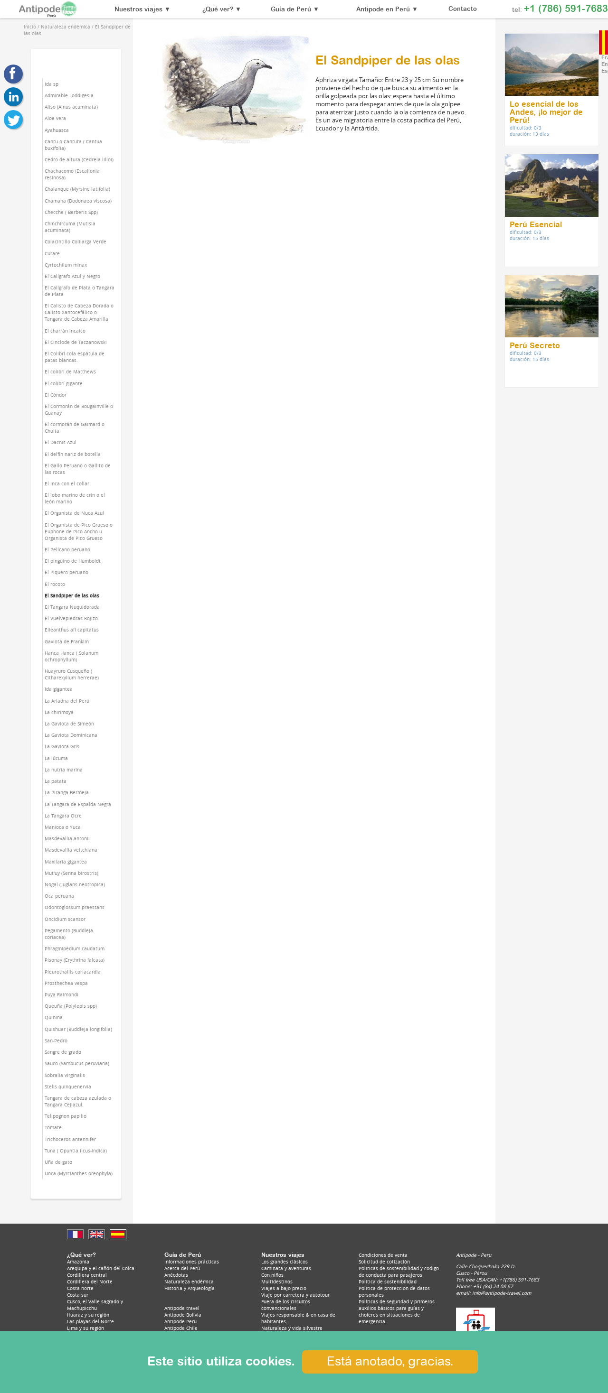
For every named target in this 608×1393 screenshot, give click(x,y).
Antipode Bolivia (182, 1314)
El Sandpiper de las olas (72, 595)
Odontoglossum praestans (74, 907)
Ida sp (51, 84)
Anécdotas (176, 1275)
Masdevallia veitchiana (71, 849)
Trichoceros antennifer (70, 1139)
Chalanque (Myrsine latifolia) (77, 189)
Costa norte (80, 1288)
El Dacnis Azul (60, 442)
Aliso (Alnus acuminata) (71, 106)
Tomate (53, 1127)
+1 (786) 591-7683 (566, 9)
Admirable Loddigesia (69, 95)
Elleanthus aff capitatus (72, 629)
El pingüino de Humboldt (73, 560)
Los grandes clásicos (284, 1261)
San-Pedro (56, 1040)
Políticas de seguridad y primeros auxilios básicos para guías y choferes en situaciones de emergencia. (397, 1311)
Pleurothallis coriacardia (73, 971)
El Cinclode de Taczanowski (76, 342)
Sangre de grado (63, 1052)
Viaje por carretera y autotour (295, 1294)
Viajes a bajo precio (283, 1288)
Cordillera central (87, 1275)
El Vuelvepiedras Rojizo (71, 618)
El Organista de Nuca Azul (74, 513)
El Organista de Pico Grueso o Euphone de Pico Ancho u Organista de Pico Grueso (79, 531)
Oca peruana (59, 895)
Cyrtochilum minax (66, 264)
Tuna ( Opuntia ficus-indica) (76, 1150)
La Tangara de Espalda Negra (78, 804)
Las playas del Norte (90, 1321)
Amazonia (78, 1261)
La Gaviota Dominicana (71, 735)
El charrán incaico (65, 330)
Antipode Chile (181, 1328)
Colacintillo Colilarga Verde (75, 241)
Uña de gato (58, 1162)
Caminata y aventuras (286, 1268)
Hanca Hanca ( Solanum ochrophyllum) (71, 656)
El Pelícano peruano (67, 549)
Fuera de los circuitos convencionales (285, 1304)
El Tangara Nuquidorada (72, 607)
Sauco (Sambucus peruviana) (77, 1063)
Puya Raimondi (61, 994)
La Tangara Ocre (63, 815)
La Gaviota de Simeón (69, 723)
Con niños (272, 1275)
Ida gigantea (59, 689)
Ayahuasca (57, 130)
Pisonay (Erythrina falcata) (74, 960)
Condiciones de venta (383, 1255)
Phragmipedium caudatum (74, 948)
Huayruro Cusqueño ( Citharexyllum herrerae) (72, 674)
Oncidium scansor (65, 919)
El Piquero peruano (66, 572)
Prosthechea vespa (66, 983)
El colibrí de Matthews (70, 371)
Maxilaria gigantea (66, 861)
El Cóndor (55, 394)
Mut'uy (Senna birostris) (71, 873)
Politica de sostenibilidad (388, 1281)
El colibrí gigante (64, 383)
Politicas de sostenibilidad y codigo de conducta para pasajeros (399, 1271)
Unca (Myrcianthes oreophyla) (79, 1173)
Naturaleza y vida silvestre (292, 1328)
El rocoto (55, 584)
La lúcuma (56, 758)
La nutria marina (64, 769)
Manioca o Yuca (63, 827)
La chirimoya (59, 712)
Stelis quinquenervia (68, 1086)
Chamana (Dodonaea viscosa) (78, 200)
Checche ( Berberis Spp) (71, 212)
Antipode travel (182, 1308)
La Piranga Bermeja (67, 792)
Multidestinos (277, 1281)
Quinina (54, 1017)
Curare (52, 253)
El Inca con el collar (67, 483)
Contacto (462, 9)
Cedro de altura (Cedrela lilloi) (79, 159)
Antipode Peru (180, 1321)
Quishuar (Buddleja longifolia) (78, 1029)
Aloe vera (55, 118)
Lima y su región (85, 1328)
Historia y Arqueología (189, 1288)
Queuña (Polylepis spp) (71, 1006)
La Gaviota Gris (62, 746)
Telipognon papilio (65, 1116)
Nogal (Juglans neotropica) (75, 884)
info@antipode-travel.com (502, 1293)
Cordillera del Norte (90, 1281)
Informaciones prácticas (191, 1261)
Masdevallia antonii (67, 838)
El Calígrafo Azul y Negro (72, 276)
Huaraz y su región (88, 1314)
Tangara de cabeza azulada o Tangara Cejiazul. (78, 1101)
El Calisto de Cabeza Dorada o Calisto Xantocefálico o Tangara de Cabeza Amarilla (79, 312)
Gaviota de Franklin (67, 641)
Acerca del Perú (182, 1268)
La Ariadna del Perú (67, 700)
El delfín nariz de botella (73, 454)
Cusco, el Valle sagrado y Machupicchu (95, 1304)
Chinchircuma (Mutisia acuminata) (70, 226)
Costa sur (77, 1294)
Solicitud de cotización (384, 1261)
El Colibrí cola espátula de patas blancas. (74, 356)
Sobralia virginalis (65, 1075)
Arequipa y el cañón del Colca (100, 1268)
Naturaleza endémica (189, 1281)
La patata (55, 781)
